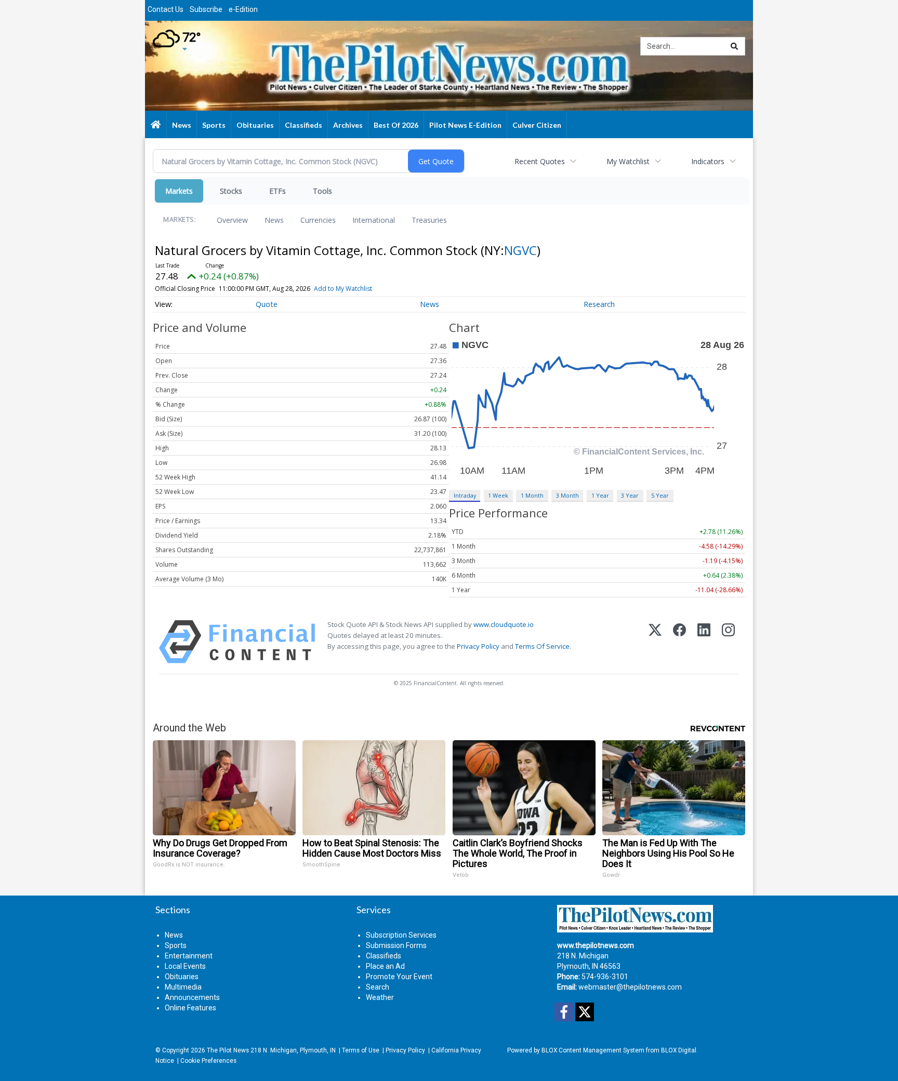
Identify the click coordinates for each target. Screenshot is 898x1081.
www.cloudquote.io (503, 624)
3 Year (630, 495)
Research (599, 304)
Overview (232, 220)
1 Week (498, 495)
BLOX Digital (678, 1050)
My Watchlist (628, 161)
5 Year (660, 495)
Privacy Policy (478, 646)
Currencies (318, 220)
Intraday (465, 495)
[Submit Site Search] (734, 46)
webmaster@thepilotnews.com (630, 987)
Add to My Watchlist (343, 288)
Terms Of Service (542, 646)
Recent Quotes (539, 161)
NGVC (520, 250)
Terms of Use (360, 1050)
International (373, 220)
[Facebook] (679, 641)
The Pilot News (228, 1050)
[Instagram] (728, 641)
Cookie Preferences (208, 1060)
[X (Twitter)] (655, 641)
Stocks (231, 191)
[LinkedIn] (704, 641)
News (274, 220)
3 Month (567, 495)
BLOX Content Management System (593, 1050)
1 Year (600, 495)
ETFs (277, 191)
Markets (179, 191)
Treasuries (429, 220)
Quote (267, 304)
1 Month (532, 495)
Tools (322, 191)
